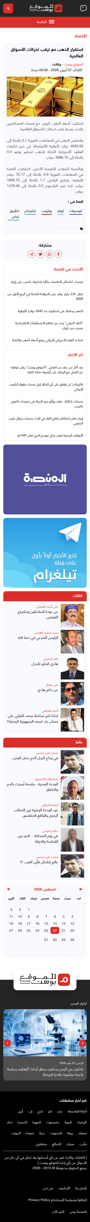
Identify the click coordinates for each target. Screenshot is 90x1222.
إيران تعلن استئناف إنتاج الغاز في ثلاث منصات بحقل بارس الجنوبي (46, 420)
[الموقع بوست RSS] (67, 1177)
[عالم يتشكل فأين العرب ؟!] (72, 866)
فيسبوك (75, 210)
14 (55, 923)
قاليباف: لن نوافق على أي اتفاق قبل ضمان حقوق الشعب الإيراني (46, 386)
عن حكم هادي (48, 689)
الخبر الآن (58, 1211)
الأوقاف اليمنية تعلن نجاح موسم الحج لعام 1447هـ (50, 435)
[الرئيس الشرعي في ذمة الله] (72, 641)
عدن (60, 1111)
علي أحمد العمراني (47, 606)
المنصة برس (78, 1211)
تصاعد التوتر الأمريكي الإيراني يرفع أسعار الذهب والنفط (47, 340)
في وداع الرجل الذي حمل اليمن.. (34, 757)
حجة (42, 1132)
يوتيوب (47, 210)
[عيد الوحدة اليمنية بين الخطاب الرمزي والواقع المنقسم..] (72, 813)
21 (64, 930)
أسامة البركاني (49, 804)
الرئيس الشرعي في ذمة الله (38, 637)
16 (37, 923)
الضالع (56, 1143)
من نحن (48, 1187)
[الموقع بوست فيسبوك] (84, 1177)
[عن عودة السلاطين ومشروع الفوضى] (72, 615)
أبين (20, 1111)
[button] (82, 1043)
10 (20, 916)
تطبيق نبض (14, 213)
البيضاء (82, 1122)
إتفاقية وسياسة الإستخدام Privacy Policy (57, 1199)
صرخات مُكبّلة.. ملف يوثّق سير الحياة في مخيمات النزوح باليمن (47, 403)
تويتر (60, 210)
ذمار (9, 1122)
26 (20, 930)
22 (55, 930)
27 (11, 930)
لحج (40, 1111)
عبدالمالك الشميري (46, 778)
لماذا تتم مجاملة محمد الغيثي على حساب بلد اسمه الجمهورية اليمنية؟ (32, 718)
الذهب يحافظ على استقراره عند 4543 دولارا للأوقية (50, 311)
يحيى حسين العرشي (46, 632)
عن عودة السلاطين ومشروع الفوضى (38, 614)
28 (72, 939)
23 (46, 930)
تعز (50, 1111)
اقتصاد (80, 36)
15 (46, 923)
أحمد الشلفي (50, 710)
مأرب (83, 1143)
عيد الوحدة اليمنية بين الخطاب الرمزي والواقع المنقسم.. (36, 812)
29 (64, 939)
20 (72, 930)
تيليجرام (30, 210)
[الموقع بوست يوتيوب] (76, 1177)
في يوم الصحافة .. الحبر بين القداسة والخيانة (38, 838)
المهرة (37, 1122)
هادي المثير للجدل (45, 663)
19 (11, 923)
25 (29, 930)
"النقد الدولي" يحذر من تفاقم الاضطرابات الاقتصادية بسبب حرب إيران (49, 325)
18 (20, 923)
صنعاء (82, 1132)
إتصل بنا (81, 1187)
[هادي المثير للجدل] (72, 667)
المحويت (56, 1132)
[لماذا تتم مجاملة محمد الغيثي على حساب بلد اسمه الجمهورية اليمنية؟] (72, 719)
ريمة (70, 1132)
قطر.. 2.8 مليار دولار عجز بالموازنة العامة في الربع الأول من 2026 (45, 296)
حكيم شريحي (50, 830)
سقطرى (41, 1143)
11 (11, 916)
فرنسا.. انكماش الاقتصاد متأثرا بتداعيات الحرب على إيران (46, 281)
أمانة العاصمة (77, 1111)
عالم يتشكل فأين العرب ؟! (39, 862)
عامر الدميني (50, 658)
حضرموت (52, 1122)
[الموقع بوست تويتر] (80, 1177)
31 (46, 939)
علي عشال (52, 684)
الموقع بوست (73, 64)
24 (37, 930)
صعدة (30, 1132)
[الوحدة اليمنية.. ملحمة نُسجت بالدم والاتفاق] (72, 788)
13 (64, 923)
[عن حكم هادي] (72, 693)
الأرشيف (64, 1187)
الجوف (16, 1132)
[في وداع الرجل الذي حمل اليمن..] (72, 761)
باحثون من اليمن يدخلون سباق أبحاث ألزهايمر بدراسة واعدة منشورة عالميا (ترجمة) (45, 1071)
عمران (70, 1143)
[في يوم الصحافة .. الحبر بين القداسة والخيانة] (72, 839)
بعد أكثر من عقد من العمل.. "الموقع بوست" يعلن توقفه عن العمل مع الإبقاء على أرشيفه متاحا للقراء (47, 369)
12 (72, 923)
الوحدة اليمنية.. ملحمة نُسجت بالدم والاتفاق (32, 786)
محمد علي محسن (47, 752)
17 (29, 923)
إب (30, 1111)
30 (55, 939)
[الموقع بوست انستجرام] (71, 1177)
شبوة (68, 1122)
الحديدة (22, 1122)
